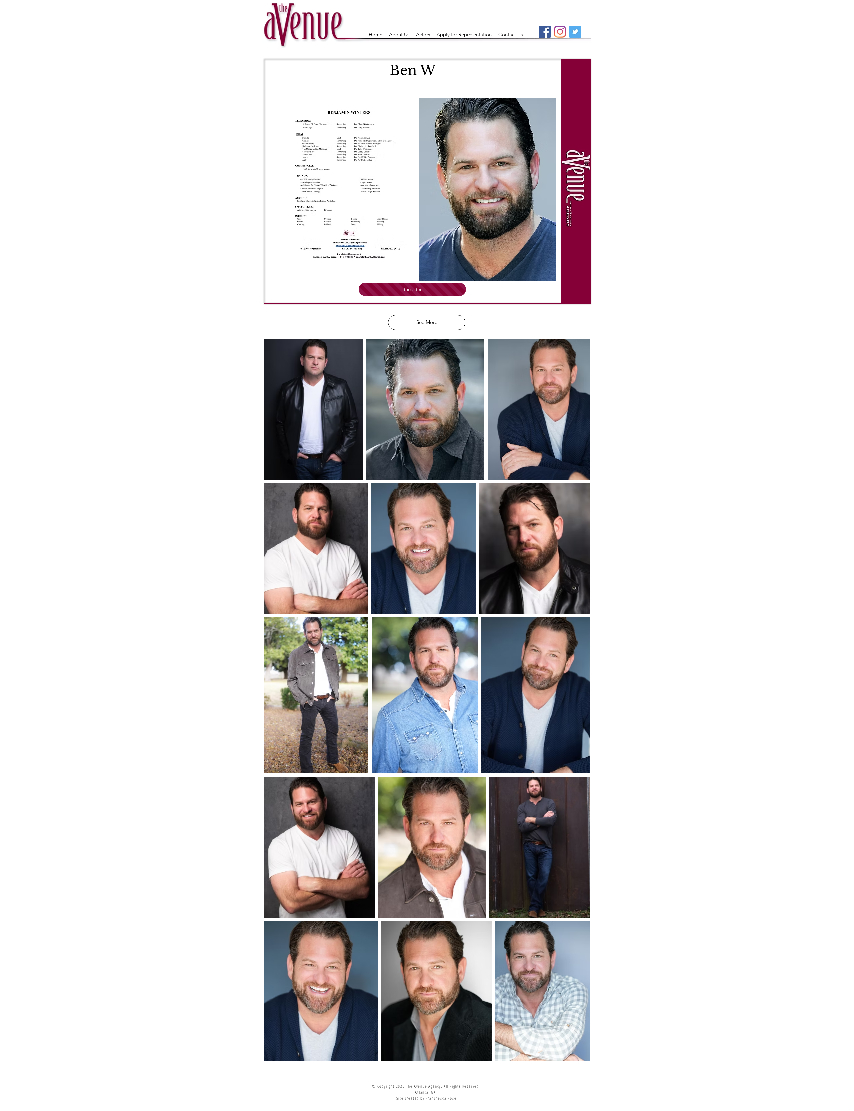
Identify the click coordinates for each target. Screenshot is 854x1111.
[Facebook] (545, 32)
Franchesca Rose (441, 1098)
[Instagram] (560, 32)
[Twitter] (575, 32)
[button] (423, 35)
